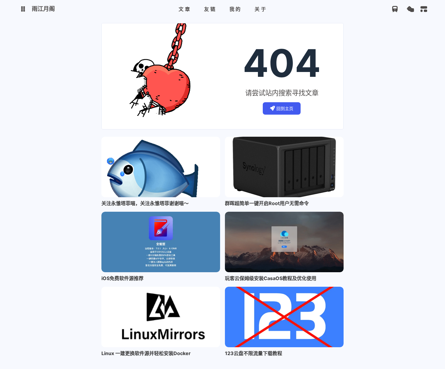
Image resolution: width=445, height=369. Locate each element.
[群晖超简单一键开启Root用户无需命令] (284, 167)
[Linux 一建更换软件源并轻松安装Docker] (160, 317)
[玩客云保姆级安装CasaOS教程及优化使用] (284, 242)
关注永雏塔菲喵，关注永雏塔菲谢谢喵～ (145, 203)
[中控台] (423, 9)
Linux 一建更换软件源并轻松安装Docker (146, 353)
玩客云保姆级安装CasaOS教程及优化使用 (270, 278)
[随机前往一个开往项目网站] (395, 9)
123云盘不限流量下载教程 (253, 353)
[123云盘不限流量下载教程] (284, 317)
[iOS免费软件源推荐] (160, 242)
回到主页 (284, 108)
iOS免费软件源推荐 (122, 278)
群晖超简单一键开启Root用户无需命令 (267, 203)
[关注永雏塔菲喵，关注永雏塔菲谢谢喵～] (160, 167)
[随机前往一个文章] (410, 9)
